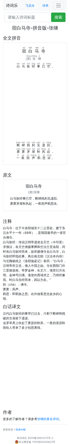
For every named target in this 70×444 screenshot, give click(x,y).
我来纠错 (21, 429)
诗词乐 (12, 5)
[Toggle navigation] (58, 5)
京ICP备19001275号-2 (40, 438)
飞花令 (30, 5)
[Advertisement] (35, 106)
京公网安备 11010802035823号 (37, 441)
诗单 (45, 5)
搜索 (58, 17)
